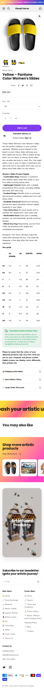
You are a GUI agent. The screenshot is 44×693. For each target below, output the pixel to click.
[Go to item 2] (13, 63)
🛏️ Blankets (7, 604)
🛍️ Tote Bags (8, 625)
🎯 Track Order (8, 634)
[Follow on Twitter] (4, 667)
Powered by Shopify (26, 686)
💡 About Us (7, 638)
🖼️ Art (5, 621)
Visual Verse (7, 70)
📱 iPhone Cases (9, 617)
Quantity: (6, 113)
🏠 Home (28, 596)
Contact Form (8, 650)
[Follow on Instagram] (10, 667)
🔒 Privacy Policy (31, 611)
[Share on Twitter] (23, 85)
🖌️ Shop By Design (10, 600)
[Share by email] (31, 85)
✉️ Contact (29, 631)
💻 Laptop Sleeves (10, 613)
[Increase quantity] (16, 118)
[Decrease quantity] (6, 118)
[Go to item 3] (21, 63)
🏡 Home (6, 596)
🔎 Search (28, 600)
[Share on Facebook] (19, 85)
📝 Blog (27, 627)
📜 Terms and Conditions (30, 605)
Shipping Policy (30, 622)
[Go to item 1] (5, 63)
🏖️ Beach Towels (9, 608)
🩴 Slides (6, 629)
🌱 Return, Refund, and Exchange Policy (33, 617)
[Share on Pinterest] (27, 85)
